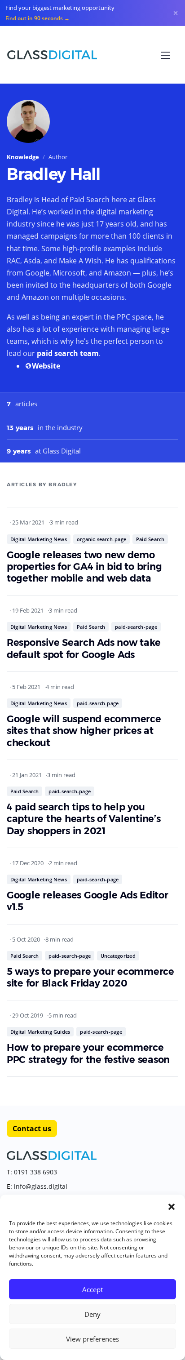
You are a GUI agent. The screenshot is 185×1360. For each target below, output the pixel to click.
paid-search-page (136, 626)
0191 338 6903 (35, 1172)
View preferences (92, 1338)
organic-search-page (101, 539)
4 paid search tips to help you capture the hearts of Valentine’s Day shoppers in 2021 (84, 818)
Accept (92, 1289)
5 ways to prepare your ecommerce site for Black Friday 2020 (90, 977)
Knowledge (23, 157)
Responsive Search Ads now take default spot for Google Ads (83, 648)
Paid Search (150, 539)
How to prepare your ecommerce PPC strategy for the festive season (88, 1053)
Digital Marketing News (38, 539)
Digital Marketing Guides (40, 1031)
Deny (92, 1314)
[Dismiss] (175, 13)
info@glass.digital (40, 1186)
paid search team (68, 353)
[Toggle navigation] (166, 55)
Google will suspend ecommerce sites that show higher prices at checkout (84, 730)
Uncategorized (118, 955)
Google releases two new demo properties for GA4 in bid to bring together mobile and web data (84, 566)
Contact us (32, 1128)
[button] (171, 1205)
